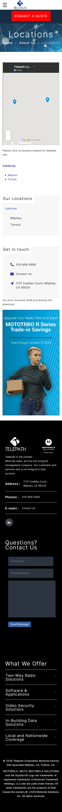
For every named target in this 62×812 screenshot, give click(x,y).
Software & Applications (17, 692)
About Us (27, 43)
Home (8, 43)
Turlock (12, 179)
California (9, 165)
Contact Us (24, 274)
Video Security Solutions (20, 707)
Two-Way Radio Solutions (21, 677)
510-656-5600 (26, 264)
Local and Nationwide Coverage (27, 737)
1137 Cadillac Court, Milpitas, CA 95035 (36, 285)
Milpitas (12, 175)
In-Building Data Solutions (21, 722)
